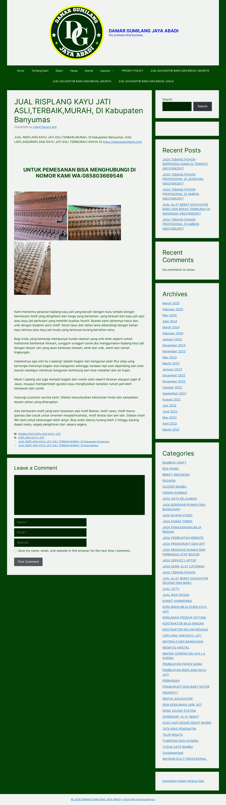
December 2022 (173, 375)
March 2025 (170, 303)
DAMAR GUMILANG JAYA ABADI (144, 30)
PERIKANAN (171, 680)
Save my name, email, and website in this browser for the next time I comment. (74, 550)
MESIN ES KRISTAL (175, 647)
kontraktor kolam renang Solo (183, 781)
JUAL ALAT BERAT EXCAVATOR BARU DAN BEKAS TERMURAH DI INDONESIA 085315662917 (186, 209)
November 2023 (174, 351)
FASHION (169, 480)
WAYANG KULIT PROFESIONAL (184, 759)
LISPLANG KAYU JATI (31, 437)
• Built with (103, 799)
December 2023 (173, 345)
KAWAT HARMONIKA (177, 601)
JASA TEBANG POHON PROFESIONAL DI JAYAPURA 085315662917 (183, 179)
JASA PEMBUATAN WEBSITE (183, 538)
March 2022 (170, 429)
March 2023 (171, 363)
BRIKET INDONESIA (176, 474)
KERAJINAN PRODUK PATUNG (184, 617)
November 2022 (173, 381)
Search (167, 99)
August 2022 (171, 399)
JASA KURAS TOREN (177, 521)
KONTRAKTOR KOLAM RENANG (185, 629)
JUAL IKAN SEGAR (175, 595)
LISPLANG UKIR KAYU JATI (181, 635)
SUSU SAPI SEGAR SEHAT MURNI (186, 723)
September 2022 (174, 393)
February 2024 (172, 333)
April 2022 (169, 423)
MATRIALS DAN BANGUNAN (182, 641)
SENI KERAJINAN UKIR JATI (182, 704)
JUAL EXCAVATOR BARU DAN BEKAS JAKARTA (179, 70)
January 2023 (172, 369)
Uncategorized (172, 753)
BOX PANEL (170, 468)
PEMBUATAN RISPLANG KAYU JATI (39, 433)
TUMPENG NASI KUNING (180, 741)
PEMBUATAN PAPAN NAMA (182, 664)
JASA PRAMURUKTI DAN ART (183, 544)
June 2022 (169, 411)
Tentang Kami (40, 70)
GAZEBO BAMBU (174, 486)
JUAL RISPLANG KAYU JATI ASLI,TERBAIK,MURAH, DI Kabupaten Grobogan (63, 441)
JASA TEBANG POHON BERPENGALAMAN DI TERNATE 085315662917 (185, 164)
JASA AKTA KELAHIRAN (179, 498)
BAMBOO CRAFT (174, 462)
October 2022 (172, 387)
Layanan (105, 70)
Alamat (89, 70)
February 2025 (172, 309)
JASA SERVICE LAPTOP (179, 560)
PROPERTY (170, 692)
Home (20, 70)
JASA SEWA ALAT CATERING (183, 566)
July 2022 (169, 405)
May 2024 (169, 315)
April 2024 (169, 321)
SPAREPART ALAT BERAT (180, 717)
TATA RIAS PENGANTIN (179, 729)
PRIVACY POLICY (132, 70)
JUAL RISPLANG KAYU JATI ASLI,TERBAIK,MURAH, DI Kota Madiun (58, 445)
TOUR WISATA (172, 735)
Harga (74, 70)
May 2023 (169, 357)
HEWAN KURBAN (174, 492)
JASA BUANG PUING (177, 515)
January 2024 (172, 339)
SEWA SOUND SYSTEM (179, 711)
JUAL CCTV (170, 589)
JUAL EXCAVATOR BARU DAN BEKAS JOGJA (146, 81)
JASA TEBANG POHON (178, 572)
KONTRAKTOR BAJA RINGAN (183, 623)
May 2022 (169, 417)
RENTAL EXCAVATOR (177, 698)
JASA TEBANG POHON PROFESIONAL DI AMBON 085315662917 (180, 194)
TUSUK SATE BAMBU (177, 747)
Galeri (59, 70)
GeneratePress (145, 799)
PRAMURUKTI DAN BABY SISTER (185, 686)
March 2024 (171, 327)
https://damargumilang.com (122, 142)
